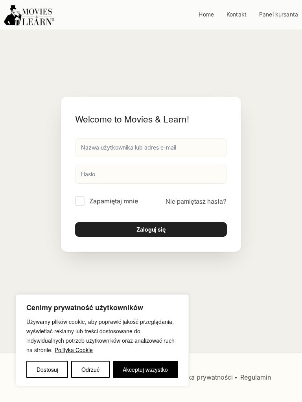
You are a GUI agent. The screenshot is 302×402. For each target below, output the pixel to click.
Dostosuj (47, 369)
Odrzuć (90, 369)
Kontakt (236, 14)
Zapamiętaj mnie (113, 201)
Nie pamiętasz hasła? (196, 201)
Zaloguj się (151, 229)
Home (206, 14)
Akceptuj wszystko (145, 369)
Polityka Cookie (74, 350)
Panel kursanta (278, 14)
